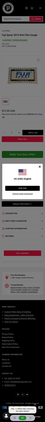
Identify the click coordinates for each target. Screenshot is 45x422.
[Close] (40, 167)
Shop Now (22, 188)
